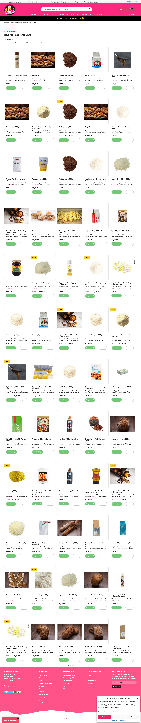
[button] (138, 698)
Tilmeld (115, 686)
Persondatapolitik (122, 720)
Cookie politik (114, 720)
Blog (89, 686)
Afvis (118, 717)
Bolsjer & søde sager (65, 14)
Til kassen (66, 689)
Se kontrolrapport (93, 689)
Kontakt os (91, 678)
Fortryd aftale (92, 680)
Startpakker (42, 691)
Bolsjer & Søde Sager (45, 683)
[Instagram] (9, 686)
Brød (52, 14)
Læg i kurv (10, 88)
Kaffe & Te (85, 14)
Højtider (41, 703)
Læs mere (24, 88)
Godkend (104, 717)
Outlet (99, 14)
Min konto (66, 683)
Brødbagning (13, 22)
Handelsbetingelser (69, 675)
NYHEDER (132, 14)
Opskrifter (91, 683)
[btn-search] (89, 9)
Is (77, 14)
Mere (132, 717)
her (117, 711)
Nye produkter (43, 694)
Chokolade (42, 14)
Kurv (64, 686)
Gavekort (42, 689)
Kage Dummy (43, 675)
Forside (6, 22)
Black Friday (43, 697)
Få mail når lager (11, 452)
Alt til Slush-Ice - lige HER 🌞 (70, 18)
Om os (90, 675)
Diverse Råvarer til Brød (24, 22)
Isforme (41, 686)
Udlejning (42, 700)
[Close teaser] (18, 718)
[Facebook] (5, 686)
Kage (33, 14)
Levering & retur (68, 680)
